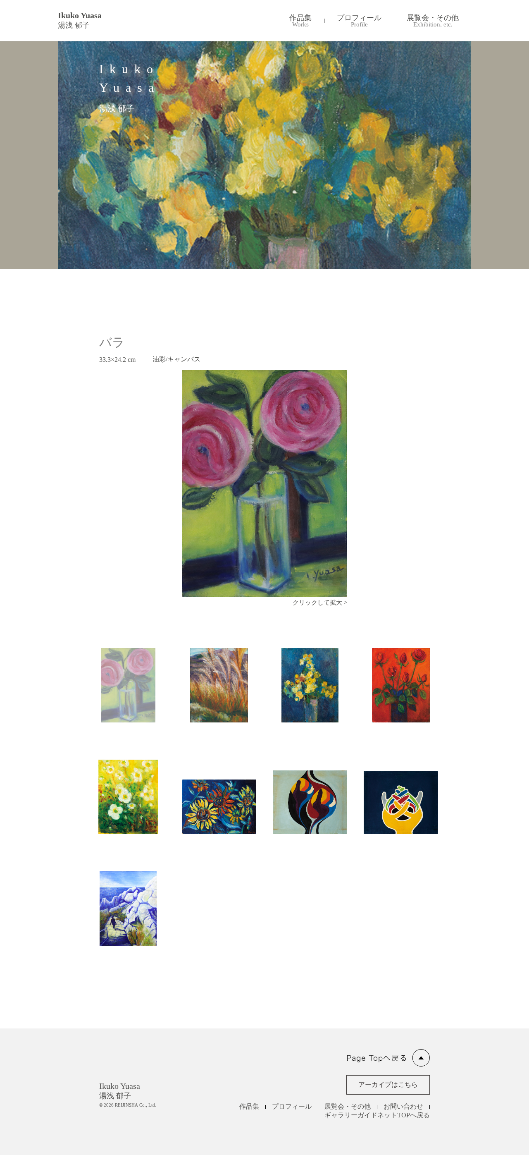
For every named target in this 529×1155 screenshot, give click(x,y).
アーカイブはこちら (388, 1084)
